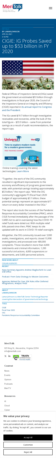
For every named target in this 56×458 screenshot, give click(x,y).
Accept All (28, 437)
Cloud (7, 405)
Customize (28, 444)
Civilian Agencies (9, 263)
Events (7, 375)
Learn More (23, 171)
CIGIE (4, 307)
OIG (3, 312)
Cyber (7, 410)
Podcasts (8, 384)
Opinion (7, 379)
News (6, 371)
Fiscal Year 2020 (8, 310)
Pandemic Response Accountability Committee (21, 315)
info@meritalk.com (12, 351)
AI (5, 401)
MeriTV (7, 388)
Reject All (28, 452)
